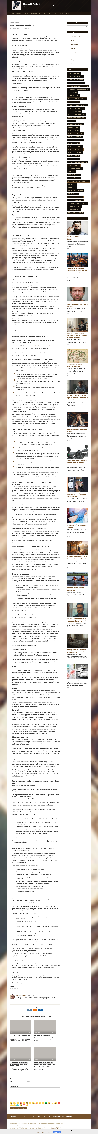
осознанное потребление (77, 162)
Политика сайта (35, 1116)
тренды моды (73, 194)
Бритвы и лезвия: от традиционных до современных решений (76, 237)
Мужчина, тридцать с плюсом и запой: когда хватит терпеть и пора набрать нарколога (77, 397)
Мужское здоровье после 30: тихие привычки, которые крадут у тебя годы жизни (77, 558)
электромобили (74, 209)
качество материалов (76, 108)
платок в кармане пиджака (32, 941)
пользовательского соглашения (44, 1132)
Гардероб (42, 13)
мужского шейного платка (42, 345)
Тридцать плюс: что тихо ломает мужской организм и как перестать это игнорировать (77, 650)
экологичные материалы (77, 203)
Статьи (67, 13)
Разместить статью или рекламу (62, 1116)
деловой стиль (73, 95)
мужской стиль (73, 159)
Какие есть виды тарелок (74, 680)
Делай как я (31, 3)
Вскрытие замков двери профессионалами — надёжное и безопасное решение (76, 494)
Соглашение (46, 1116)
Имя (11, 1081)
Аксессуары (33, 13)
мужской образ (73, 156)
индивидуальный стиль (77, 99)
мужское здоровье (75, 146)
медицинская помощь (76, 114)
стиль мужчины (74, 175)
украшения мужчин (75, 197)
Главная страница (16, 13)
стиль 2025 (71, 171)
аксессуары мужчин (75, 80)
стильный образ (74, 178)
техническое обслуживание (78, 181)
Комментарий (14, 1086)
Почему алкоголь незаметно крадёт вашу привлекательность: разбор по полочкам (77, 304)
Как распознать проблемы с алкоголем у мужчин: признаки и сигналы (77, 429)
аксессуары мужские (75, 76)
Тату (56, 13)
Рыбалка (49, 13)
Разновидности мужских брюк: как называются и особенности (19, 1064)
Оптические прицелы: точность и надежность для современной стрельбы (77, 462)
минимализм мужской (76, 118)
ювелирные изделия (75, 213)
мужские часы (73, 143)
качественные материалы (77, 105)
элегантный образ (74, 206)
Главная (13, 1116)
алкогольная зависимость (78, 86)
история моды (73, 102)
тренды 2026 (72, 187)
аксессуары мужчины (76, 83)
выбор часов (72, 92)
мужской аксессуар (75, 149)
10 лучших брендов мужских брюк (20, 1036)
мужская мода (73, 130)
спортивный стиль (75, 168)
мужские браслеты (74, 137)
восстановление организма (78, 89)
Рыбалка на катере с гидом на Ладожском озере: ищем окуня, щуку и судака (76, 588)
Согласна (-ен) (57, 1132)
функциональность (75, 200)
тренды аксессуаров (75, 190)
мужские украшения (75, 140)
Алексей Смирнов (21, 995)
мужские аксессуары (75, 133)
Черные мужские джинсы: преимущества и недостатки (44, 1063)
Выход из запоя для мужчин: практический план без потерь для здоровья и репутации (77, 335)
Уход (61, 13)
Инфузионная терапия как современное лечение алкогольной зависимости (77, 525)
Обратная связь (23, 1116)
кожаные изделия (74, 111)
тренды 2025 (72, 184)
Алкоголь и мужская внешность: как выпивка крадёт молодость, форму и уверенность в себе (76, 619)
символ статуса (73, 165)
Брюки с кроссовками (42, 1035)
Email (28, 1081)
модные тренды (73, 127)
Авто (26, 13)
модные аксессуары (75, 124)
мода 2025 (71, 121)
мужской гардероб (75, 152)
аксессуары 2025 (74, 73)
